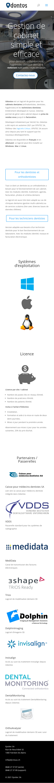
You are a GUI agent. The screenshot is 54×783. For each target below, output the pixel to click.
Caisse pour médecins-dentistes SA (24, 486)
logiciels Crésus (23, 128)
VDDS (8, 521)
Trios (8, 595)
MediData (10, 560)
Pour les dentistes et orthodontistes (27, 174)
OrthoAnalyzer (13, 728)
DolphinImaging (14, 628)
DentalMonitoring (15, 695)
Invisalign (10, 657)
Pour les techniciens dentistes (27, 218)
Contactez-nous (25, 75)
